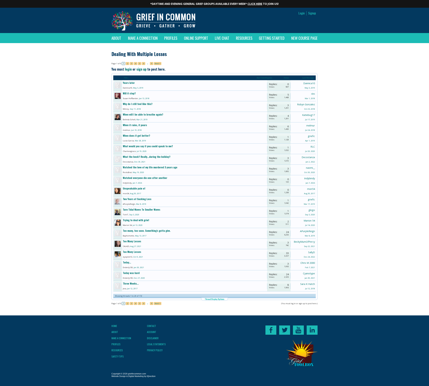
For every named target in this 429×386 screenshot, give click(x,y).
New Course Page (304, 38)
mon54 (126, 193)
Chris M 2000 (307, 262)
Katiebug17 (308, 115)
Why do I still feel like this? (137, 104)
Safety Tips (117, 356)
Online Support (196, 38)
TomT (125, 214)
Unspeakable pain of (134, 188)
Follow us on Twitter (284, 330)
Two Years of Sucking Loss (137, 199)
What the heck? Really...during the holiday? (146, 156)
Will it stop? (129, 93)
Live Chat (222, 38)
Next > (158, 63)
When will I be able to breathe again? (143, 114)
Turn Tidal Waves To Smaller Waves (141, 209)
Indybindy (127, 183)
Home (114, 326)
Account (151, 332)
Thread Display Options (214, 299)
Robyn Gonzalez (306, 104)
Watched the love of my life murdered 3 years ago (150, 167)
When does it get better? (136, 135)
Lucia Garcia (128, 140)
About (116, 38)
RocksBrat (127, 172)
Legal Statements (156, 344)
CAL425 (126, 246)
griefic (311, 136)
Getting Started (272, 38)
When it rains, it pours (135, 125)
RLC (313, 146)
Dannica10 (127, 88)
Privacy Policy (155, 350)
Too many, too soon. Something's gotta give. (147, 230)
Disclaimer (153, 338)
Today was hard (131, 273)
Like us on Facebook (270, 330)
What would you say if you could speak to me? (148, 146)
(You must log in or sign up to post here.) (299, 303)
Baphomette (128, 235)
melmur (126, 130)
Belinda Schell (129, 119)
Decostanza (128, 161)
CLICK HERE (255, 4)
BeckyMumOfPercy (304, 241)
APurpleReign (129, 204)
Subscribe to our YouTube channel (298, 330)
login (128, 69)
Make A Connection (143, 38)
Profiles (170, 38)
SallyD (311, 252)
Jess (124, 288)
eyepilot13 (127, 257)
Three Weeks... (131, 283)
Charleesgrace (129, 151)
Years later (129, 83)
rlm (313, 93)
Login (301, 13)
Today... (127, 262)
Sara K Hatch (307, 284)
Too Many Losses (132, 241)
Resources (244, 38)
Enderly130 (128, 267)
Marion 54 (127, 225)
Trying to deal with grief (136, 220)
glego (312, 210)
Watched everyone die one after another (145, 178)
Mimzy (126, 109)
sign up (141, 69)
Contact (151, 326)
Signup (312, 13)
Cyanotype (309, 273)
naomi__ (310, 167)
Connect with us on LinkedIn (312, 330)
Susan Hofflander (130, 98)
